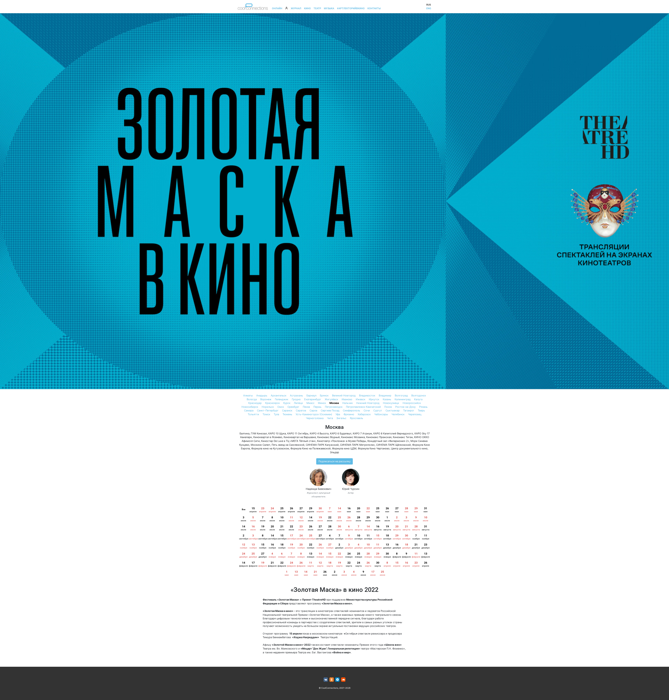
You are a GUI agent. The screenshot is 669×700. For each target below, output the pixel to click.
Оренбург (293, 406)
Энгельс (341, 418)
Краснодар (255, 402)
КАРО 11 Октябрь (297, 433)
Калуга (418, 399)
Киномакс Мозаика (353, 437)
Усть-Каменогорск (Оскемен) (314, 414)
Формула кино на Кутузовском (270, 448)
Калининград (403, 399)
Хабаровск (364, 414)
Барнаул (311, 395)
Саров (313, 410)
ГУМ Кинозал (259, 433)
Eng (428, 8)
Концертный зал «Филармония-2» (388, 440)
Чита (330, 418)
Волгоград (401, 395)
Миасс (310, 402)
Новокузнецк (391, 402)
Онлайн (277, 8)
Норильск (268, 406)
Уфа (338, 414)
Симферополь (351, 410)
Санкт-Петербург (268, 410)
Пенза (306, 406)
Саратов (301, 410)
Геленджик (281, 399)
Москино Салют (260, 444)
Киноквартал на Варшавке (300, 437)
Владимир (385, 395)
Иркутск (374, 399)
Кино (307, 8)
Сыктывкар (393, 410)
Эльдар (334, 452)
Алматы (248, 395)
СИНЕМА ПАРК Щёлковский (393, 444)
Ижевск (360, 399)
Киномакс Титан (403, 437)
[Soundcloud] (343, 679)
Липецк (298, 402)
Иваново (347, 399)
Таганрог (408, 410)
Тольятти (253, 414)
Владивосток (367, 395)
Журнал (296, 8)
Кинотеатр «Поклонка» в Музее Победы (341, 440)
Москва (334, 402)
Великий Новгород (344, 395)
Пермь (317, 406)
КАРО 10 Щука (277, 433)
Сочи (367, 410)
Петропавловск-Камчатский (363, 406)
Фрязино (349, 414)
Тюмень (287, 414)
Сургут (377, 410)
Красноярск (272, 402)
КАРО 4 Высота (319, 433)
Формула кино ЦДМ (344, 448)
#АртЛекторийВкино (351, 8)
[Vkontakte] (325, 679)
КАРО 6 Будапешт (340, 433)
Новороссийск (412, 402)
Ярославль (356, 418)
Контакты (374, 8)
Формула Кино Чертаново (374, 448)
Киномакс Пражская (378, 437)
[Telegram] (337, 679)
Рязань (423, 406)
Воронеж (265, 399)
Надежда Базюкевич (318, 488)
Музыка (329, 8)
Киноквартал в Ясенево (267, 437)
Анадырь (261, 395)
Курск (286, 402)
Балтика (244, 433)
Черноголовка (315, 418)
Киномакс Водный (328, 437)
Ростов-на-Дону (405, 406)
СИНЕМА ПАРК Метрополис (357, 444)
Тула (276, 414)
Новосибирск (249, 406)
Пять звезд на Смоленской (288, 444)
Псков (388, 406)
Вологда (252, 399)
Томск (266, 414)
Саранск (287, 410)
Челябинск (398, 414)
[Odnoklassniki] (331, 679)
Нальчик (347, 402)
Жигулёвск (331, 399)
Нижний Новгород (367, 402)
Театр (317, 8)
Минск (322, 402)
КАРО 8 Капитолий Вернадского (393, 433)
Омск (280, 406)
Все (243, 509)
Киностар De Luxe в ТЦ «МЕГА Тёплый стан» (288, 440)
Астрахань (296, 395)
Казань (387, 399)
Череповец (414, 414)
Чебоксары (381, 414)
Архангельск (278, 395)
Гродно (296, 399)
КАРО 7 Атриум (362, 433)
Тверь (421, 410)
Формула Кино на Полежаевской (310, 448)
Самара (248, 410)
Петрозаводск (334, 406)
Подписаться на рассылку (334, 461)
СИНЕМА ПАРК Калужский (322, 444)
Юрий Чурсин (350, 488)
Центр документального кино (409, 448)
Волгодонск (418, 395)
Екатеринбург (312, 399)
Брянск (324, 395)
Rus (428, 4)
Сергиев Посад (330, 410)
